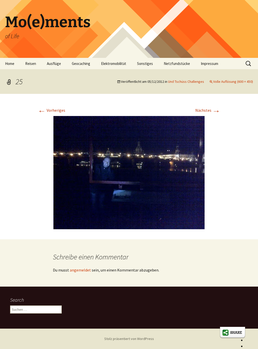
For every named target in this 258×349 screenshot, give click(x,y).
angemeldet (80, 270)
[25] (129, 172)
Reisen (30, 63)
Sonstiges (145, 63)
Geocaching (81, 63)
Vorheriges (51, 110)
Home (9, 63)
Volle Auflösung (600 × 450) (233, 81)
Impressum (209, 63)
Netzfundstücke (177, 63)
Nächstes (207, 110)
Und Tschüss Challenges (186, 81)
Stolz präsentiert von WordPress (129, 338)
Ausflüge (54, 63)
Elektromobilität (113, 63)
